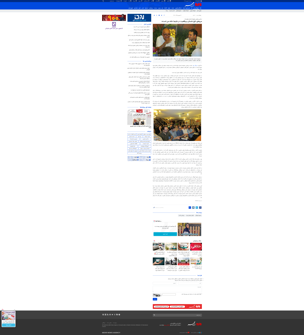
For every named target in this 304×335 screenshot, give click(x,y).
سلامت (172, 8)
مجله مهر (136, 8)
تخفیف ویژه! (8, 325)
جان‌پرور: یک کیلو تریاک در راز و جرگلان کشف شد (140, 57)
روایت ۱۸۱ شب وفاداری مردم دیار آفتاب (142, 32)
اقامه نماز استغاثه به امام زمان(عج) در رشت (141, 42)
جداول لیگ (118, 1)
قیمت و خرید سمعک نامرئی (144, 151)
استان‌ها (146, 8)
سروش (162, 1)
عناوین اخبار (199, 11)
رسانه (167, 11)
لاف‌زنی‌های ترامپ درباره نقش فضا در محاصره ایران (139, 50)
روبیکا (134, 1)
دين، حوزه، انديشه (186, 8)
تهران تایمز (130, 151)
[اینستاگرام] (115, 315)
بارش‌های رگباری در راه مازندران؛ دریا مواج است (140, 90)
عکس (143, 8)
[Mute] (181, 235)
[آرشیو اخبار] (105, 315)
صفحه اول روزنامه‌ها (145, 107)
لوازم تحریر (139, 134)
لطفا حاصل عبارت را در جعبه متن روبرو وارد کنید (192, 294)
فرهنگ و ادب (196, 8)
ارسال (155, 299)
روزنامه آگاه (139, 153)
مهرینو (136, 151)
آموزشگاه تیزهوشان (145, 146)
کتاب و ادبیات (172, 11)
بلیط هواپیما (132, 146)
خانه (200, 8)
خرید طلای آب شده (132, 134)
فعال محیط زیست (190, 215)
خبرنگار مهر (195, 65)
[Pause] (179, 235)
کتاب (194, 15)
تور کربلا (139, 136)
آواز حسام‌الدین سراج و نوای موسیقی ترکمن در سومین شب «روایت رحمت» (139, 102)
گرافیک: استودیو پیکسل (184, 332)
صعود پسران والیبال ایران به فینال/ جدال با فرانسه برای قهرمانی (138, 68)
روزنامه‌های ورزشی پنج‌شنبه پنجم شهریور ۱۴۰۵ (139, 126)
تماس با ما (109, 323)
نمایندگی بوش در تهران (145, 148)
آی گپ (157, 1)
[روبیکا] (110, 315)
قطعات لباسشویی (133, 144)
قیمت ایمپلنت (146, 144)
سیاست (155, 8)
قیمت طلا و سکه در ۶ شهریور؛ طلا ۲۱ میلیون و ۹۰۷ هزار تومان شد (139, 64)
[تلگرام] (119, 315)
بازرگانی (103, 323)
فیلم (140, 8)
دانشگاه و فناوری (178, 8)
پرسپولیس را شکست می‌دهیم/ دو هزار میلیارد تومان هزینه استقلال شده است (139, 86)
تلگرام (168, 1)
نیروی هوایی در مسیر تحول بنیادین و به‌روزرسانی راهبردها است (140, 98)
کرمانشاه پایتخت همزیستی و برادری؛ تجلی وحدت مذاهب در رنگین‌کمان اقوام (140, 82)
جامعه (169, 8)
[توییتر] (112, 315)
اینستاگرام (146, 1)
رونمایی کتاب (181, 215)
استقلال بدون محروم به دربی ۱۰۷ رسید (142, 27)
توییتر (140, 1)
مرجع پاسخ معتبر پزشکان (145, 141)
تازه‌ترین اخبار (147, 24)
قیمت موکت (147, 136)
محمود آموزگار (198, 215)
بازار (162, 8)
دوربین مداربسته (133, 139)
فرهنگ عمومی (192, 11)
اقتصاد (165, 8)
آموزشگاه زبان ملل (132, 148)
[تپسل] (154, 221)
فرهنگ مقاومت (186, 11)
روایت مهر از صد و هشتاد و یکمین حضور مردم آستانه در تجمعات (139, 46)
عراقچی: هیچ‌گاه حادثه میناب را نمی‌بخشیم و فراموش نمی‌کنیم (139, 53)
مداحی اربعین (146, 139)
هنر (191, 8)
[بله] (117, 315)
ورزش (159, 8)
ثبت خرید (165, 234)
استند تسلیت (131, 136)
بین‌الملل (151, 8)
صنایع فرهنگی (178, 11)
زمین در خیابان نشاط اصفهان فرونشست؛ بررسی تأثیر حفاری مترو (139, 93)
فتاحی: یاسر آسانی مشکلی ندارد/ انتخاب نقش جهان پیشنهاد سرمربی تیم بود (139, 77)
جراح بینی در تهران (147, 134)
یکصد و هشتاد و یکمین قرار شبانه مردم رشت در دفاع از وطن (139, 36)
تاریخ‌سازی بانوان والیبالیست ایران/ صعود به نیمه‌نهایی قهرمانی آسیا (139, 73)
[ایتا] (103, 315)
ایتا (129, 1)
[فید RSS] (108, 315)
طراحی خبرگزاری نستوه (195, 332)
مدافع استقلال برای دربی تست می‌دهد (142, 29)
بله (151, 1)
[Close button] (14, 310)
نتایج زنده (125, 1)
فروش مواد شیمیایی (133, 141)
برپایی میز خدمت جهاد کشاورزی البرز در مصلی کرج (139, 40)
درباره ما (115, 323)
